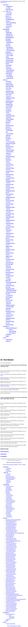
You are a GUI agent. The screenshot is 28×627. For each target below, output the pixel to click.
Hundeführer (6, 29)
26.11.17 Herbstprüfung (10, 560)
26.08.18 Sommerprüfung (10, 558)
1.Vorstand (9, 13)
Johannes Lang (9, 60)
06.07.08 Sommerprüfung (12, 596)
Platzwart (9, 24)
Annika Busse (10, 42)
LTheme (24, 464)
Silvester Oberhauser (11, 508)
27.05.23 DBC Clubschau (11, 544)
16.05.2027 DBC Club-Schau (11, 520)
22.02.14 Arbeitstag (9, 575)
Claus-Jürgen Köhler (10, 502)
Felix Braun (8, 40)
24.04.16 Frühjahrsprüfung (11, 566)
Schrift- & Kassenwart (10, 476)
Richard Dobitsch (10, 495)
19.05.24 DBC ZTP (10, 536)
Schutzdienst (12, 333)
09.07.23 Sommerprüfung (11, 543)
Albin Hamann (10, 49)
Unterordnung (12, 331)
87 (10, 388)
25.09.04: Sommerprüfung (11, 609)
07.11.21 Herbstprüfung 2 (11, 550)
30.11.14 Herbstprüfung (11, 572)
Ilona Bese (8, 39)
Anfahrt (9, 8)
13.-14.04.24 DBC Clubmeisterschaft (13, 540)
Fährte (11, 329)
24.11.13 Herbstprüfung (11, 576)
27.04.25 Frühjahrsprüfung (12, 531)
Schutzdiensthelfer (11, 22)
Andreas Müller (9, 62)
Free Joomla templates (11, 625)
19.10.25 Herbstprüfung (11, 526)
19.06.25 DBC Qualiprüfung (11, 527)
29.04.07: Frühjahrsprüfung (12, 603)
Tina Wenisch (10, 76)
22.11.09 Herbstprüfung (11, 588)
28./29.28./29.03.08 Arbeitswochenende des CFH (11, 292)
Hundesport (6, 326)
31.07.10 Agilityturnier (10, 585)
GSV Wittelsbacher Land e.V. (6, 1)
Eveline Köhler (10, 58)
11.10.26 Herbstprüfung (11, 522)
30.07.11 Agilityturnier (10, 581)
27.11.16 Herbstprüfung (11, 564)
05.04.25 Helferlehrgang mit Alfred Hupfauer (15, 532)
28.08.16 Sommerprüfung (10, 563)
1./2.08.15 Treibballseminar (11, 570)
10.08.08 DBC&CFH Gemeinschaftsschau (15, 595)
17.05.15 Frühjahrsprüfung (10, 571)
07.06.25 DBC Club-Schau (11, 528)
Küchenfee (9, 26)
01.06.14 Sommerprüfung (11, 574)
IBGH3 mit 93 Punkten (5, 384)
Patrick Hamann (10, 50)
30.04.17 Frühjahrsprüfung (11, 562)
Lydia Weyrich (10, 78)
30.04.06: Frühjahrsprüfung (11, 605)
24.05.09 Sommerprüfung (11, 591)
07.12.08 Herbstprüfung (10, 592)
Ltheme (19, 625)
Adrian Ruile (9, 73)
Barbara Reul (10, 71)
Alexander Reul (10, 70)
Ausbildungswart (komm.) (10, 477)
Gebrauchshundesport (11, 328)
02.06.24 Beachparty (10, 535)
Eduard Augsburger (9, 486)
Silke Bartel (9, 34)
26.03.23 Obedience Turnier (8, 160)
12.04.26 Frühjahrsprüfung (11, 524)
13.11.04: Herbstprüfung (10, 611)
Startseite (5, 4)
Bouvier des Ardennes (11, 623)
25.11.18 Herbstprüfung (11, 556)
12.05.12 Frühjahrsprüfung (10, 580)
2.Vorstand (8, 14)
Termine (5, 80)
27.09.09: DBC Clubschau (10, 589)
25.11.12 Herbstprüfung (10, 579)
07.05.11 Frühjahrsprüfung (10, 583)
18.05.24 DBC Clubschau (11, 538)
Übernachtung (9, 9)
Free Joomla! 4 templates (13, 464)
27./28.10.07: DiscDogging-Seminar (9, 297)
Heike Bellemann (10, 37)
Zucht (4, 337)
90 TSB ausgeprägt (15, 388)
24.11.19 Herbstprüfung (10, 552)
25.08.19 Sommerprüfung (11, 554)
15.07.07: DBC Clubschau (10, 601)
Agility (7, 336)
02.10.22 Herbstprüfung (11, 548)
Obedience (8, 334)
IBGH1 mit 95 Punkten (5, 377)
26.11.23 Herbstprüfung (10, 542)
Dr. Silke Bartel (4, 456)
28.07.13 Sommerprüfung (11, 578)
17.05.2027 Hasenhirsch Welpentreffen (9, 83)
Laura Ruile (9, 75)
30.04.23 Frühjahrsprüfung (12, 546)
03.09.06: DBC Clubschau (11, 604)
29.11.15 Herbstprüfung (11, 567)
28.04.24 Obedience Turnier (8, 138)
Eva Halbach (10, 47)
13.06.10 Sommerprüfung (10, 587)
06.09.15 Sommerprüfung (11, 568)
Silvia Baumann (9, 36)
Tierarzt (8, 27)
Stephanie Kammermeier (10, 500)
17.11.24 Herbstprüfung (10, 534)
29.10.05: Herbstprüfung (11, 607)
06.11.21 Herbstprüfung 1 (11, 551)
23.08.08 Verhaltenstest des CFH (9, 275)
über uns (8, 11)
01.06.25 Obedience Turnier (8, 111)
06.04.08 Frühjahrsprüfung (11, 597)
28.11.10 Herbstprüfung (10, 584)
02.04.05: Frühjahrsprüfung (12, 608)
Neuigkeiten (10, 6)
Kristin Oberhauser (5, 451)
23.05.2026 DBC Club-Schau (11, 523)
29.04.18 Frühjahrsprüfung (11, 559)
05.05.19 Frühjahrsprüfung (11, 555)
